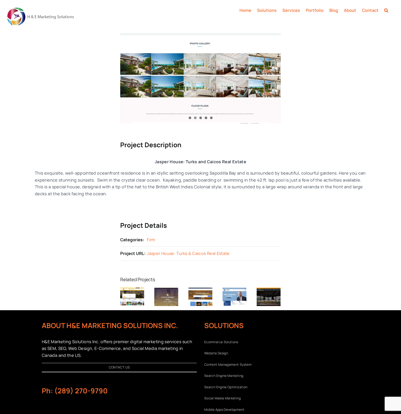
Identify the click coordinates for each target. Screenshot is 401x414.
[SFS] (269, 290)
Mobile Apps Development (224, 409)
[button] (386, 10)
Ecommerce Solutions (221, 342)
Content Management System (228, 364)
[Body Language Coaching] (234, 290)
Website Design (216, 353)
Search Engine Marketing (223, 375)
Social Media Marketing (222, 398)
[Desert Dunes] (132, 290)
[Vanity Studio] (166, 290)
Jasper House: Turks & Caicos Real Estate (188, 253)
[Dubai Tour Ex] (200, 290)
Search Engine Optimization (225, 387)
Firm (151, 239)
